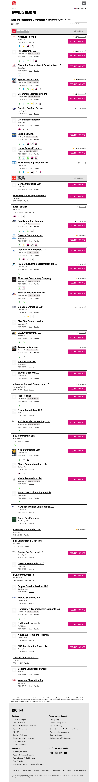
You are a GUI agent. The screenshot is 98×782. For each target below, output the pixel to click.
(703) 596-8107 (22, 154)
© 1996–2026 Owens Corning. (20, 775)
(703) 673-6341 (22, 416)
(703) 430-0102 (22, 498)
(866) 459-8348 (22, 674)
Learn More (78, 31)
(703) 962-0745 (22, 640)
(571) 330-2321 (22, 353)
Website (31, 42)
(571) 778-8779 (17, 441)
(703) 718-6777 (22, 71)
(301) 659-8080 (22, 255)
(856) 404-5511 (22, 125)
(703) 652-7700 (22, 470)
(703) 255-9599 (22, 114)
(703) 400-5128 (22, 284)
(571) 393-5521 (17, 390)
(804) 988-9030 (22, 327)
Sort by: (72, 24)
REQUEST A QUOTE (77, 41)
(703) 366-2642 (22, 312)
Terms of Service (45, 701)
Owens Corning (14, 3)
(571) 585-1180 (22, 270)
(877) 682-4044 (22, 455)
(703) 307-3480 (22, 592)
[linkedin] (60, 753)
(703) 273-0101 (22, 629)
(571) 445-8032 (22, 56)
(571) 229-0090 (22, 512)
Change (68, 19)
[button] (85, 37)
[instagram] (56, 753)
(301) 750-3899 (22, 140)
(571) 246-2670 (22, 42)
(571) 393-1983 (22, 227)
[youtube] (65, 753)
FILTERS (16, 24)
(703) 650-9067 (22, 99)
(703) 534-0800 (22, 569)
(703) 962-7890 (22, 168)
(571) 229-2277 (22, 298)
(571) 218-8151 (22, 427)
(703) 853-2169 (22, 484)
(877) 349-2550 (22, 558)
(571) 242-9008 (22, 189)
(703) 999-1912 (22, 367)
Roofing (14, 8)
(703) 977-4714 (22, 686)
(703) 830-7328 (22, 603)
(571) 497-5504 (22, 401)
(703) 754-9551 (22, 241)
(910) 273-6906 (22, 338)
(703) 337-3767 (22, 524)
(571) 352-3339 (22, 615)
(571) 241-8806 (17, 212)
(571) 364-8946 (22, 378)
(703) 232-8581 (17, 535)
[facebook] (51, 753)
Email (30, 56)
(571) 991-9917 (17, 663)
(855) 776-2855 (17, 546)
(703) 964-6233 (22, 652)
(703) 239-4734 (22, 85)
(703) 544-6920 (17, 580)
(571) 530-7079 (17, 201)
